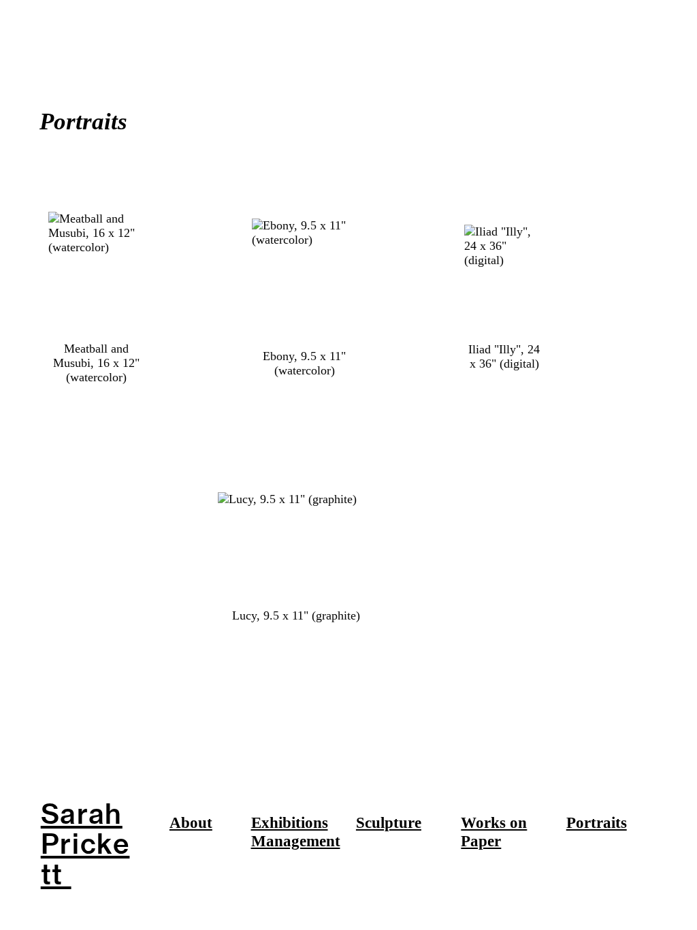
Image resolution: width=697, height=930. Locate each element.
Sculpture (388, 822)
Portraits (596, 822)
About (190, 822)
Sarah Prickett (85, 844)
